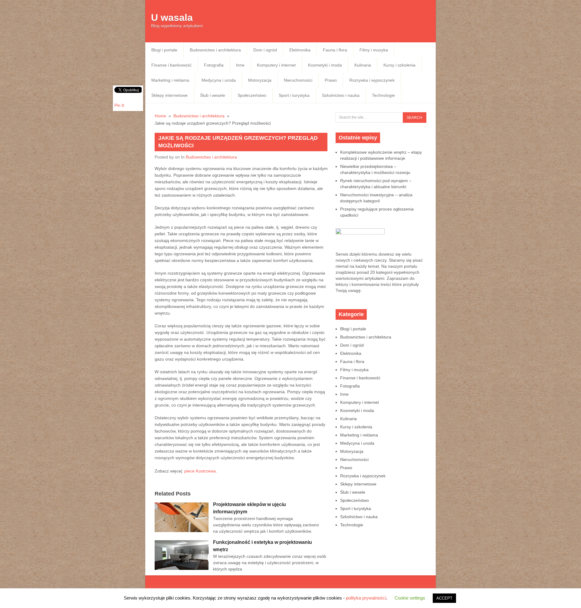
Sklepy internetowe (169, 95)
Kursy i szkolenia (399, 65)
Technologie (383, 95)
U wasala (172, 17)
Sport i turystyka (294, 95)
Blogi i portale (164, 49)
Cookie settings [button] (410, 597)
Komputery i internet (276, 65)
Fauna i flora (335, 49)
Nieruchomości (298, 80)
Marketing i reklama (170, 80)
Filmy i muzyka (373, 49)
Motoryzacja (259, 80)
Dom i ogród (265, 49)
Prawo (331, 80)
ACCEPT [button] (444, 598)
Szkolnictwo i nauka (340, 95)
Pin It (119, 105)
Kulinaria (362, 65)
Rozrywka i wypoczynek (372, 80)
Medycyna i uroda (219, 80)
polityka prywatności (366, 597)
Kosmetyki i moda (325, 65)
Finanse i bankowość (171, 65)
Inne (240, 65)
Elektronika (299, 49)
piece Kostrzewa (200, 471)
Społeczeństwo (252, 95)
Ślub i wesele (212, 95)
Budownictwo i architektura (215, 49)
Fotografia (214, 65)
